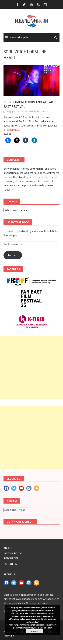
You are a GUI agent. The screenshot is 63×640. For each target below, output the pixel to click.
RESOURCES (11, 558)
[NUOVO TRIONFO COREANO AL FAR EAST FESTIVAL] (31, 80)
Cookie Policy (46, 627)
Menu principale (19, 37)
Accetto (34, 631)
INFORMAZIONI (13, 553)
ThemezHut (9, 635)
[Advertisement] (31, 367)
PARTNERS (10, 563)
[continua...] (13, 129)
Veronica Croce (37, 111)
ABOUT (8, 548)
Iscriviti (13, 255)
